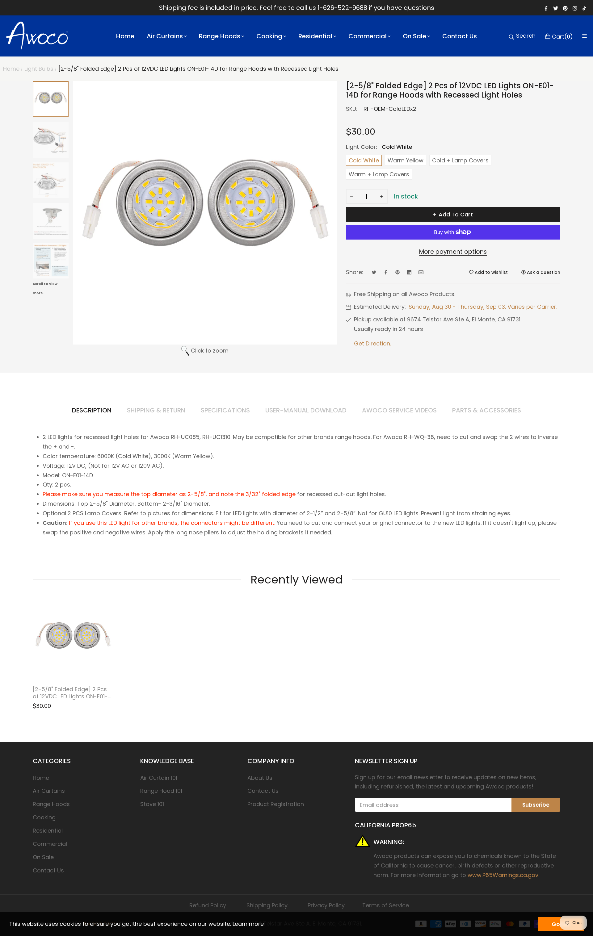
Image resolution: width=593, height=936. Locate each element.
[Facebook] (546, 7)
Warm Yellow (405, 160)
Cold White (364, 160)
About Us (259, 778)
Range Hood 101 (161, 791)
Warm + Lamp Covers (379, 174)
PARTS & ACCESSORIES (486, 410)
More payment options (453, 252)
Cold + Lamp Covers (460, 160)
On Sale (43, 857)
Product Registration (275, 804)
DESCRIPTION (91, 410)
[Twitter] (555, 7)
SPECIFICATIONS (225, 410)
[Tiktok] (584, 7)
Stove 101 (152, 804)
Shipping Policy (267, 905)
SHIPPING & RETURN (156, 410)
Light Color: (379, 147)
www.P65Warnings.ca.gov (503, 875)
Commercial (50, 844)
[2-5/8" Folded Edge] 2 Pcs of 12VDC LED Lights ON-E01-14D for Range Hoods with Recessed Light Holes (70, 699)
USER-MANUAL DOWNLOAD (306, 410)
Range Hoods (51, 804)
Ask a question (543, 272)
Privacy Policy (326, 905)
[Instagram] (574, 7)
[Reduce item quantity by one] (351, 196)
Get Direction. (372, 343)
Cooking (44, 817)
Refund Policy (207, 905)
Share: (354, 272)
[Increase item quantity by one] (381, 196)
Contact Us (48, 870)
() (562, 36)
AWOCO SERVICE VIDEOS (399, 410)
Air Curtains (49, 791)
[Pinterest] (565, 7)
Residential (48, 830)
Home (41, 778)
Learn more (248, 924)
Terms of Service (385, 905)
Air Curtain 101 (158, 778)
